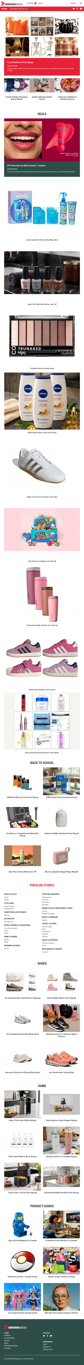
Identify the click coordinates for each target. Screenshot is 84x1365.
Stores (6, 1333)
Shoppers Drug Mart (10, 1346)
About (45, 1344)
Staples (6, 1340)
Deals (41, 3)
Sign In (73, 3)
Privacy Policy (48, 1349)
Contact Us (46, 1347)
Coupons (30, 3)
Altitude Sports (9, 1338)
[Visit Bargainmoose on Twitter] (74, 9)
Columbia (7, 1348)
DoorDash (7, 1335)
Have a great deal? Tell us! (18, 9)
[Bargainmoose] (12, 3)
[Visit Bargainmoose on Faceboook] (77, 9)
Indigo (6, 1343)
